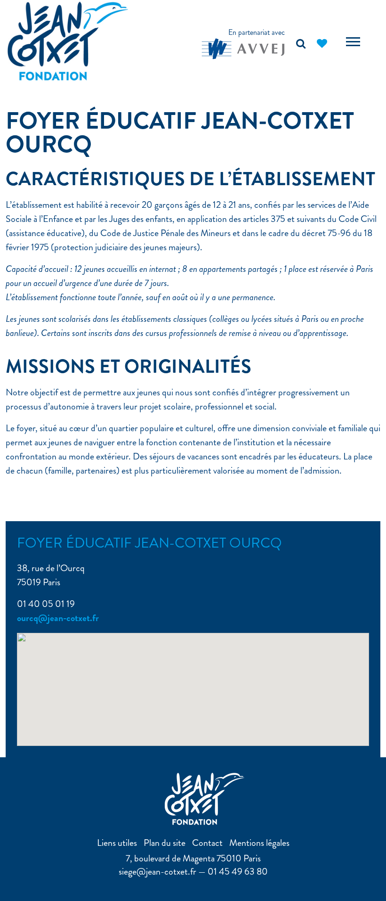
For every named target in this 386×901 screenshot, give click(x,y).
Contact (207, 843)
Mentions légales (259, 843)
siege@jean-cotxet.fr (157, 871)
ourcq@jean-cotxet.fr (58, 618)
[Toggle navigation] (353, 43)
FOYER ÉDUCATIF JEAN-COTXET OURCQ (180, 132)
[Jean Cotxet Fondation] (68, 39)
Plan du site (164, 843)
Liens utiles (117, 843)
